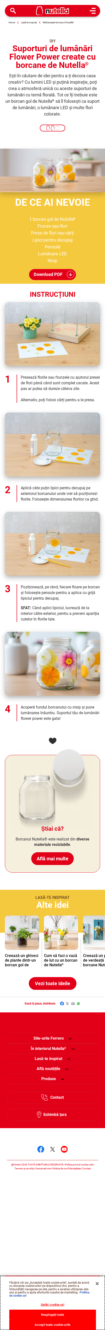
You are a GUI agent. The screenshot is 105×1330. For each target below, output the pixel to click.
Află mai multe (52, 859)
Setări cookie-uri (52, 1304)
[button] (70, 1038)
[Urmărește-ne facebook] (40, 1149)
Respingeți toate (52, 1315)
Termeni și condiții (24, 1168)
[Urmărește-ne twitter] (52, 1149)
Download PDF (48, 274)
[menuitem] (48, 1049)
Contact (57, 1097)
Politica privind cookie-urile (79, 1164)
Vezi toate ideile (52, 983)
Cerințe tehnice (43, 1168)
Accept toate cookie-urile (52, 1325)
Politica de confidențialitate (66, 1168)
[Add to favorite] (52, 741)
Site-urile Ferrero (48, 1038)
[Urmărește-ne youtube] (64, 1149)
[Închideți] (97, 1283)
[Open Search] (13, 11)
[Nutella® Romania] (52, 10)
